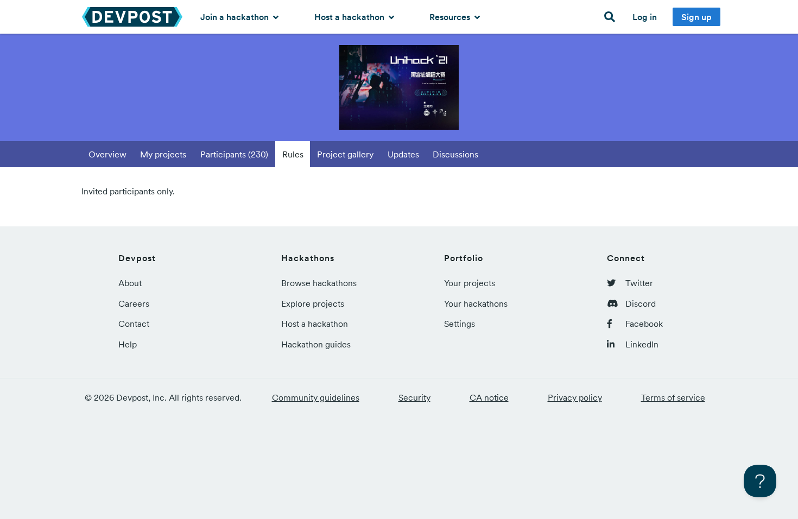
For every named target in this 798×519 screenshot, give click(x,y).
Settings (459, 323)
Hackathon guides (316, 344)
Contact (133, 323)
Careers (133, 303)
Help (127, 344)
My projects (163, 154)
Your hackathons (476, 303)
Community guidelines (315, 397)
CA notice (489, 397)
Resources (450, 16)
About (130, 282)
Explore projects (312, 303)
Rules (292, 154)
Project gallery (345, 154)
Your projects (469, 282)
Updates (403, 154)
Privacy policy (575, 397)
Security (414, 397)
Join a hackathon (235, 16)
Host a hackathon (350, 16)
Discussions (455, 154)
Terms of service (673, 397)
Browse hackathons (319, 282)
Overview (107, 154)
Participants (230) (234, 154)
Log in (644, 16)
